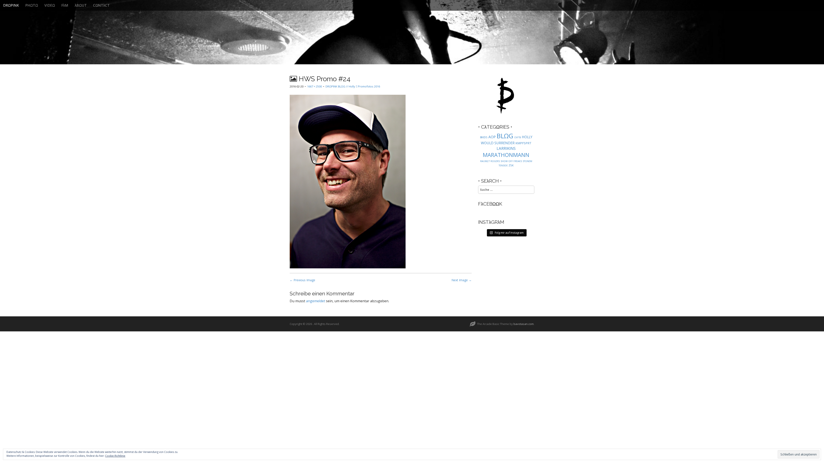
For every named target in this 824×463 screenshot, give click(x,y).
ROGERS (495, 161)
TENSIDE (503, 165)
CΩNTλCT (101, 5)
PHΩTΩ (31, 5)
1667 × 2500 (314, 86)
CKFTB (517, 137)
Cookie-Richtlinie (115, 456)
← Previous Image (302, 280)
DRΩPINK (11, 5)
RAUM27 (485, 161)
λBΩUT (81, 5)
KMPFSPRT (523, 143)
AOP (492, 136)
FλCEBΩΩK (490, 204)
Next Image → (461, 280)
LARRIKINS (506, 148)
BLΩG (505, 136)
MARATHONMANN (506, 154)
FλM (64, 5)
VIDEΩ (49, 5)
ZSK (511, 165)
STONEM (527, 161)
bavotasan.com (523, 324)
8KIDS (484, 137)
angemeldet (315, 301)
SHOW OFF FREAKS (511, 161)
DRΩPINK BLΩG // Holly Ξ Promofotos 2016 (353, 86)
